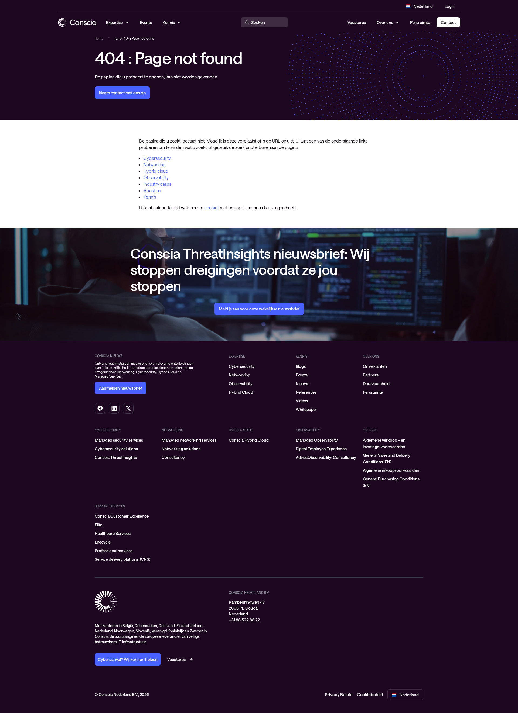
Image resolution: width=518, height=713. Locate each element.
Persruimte (420, 22)
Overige (370, 430)
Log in (450, 6)
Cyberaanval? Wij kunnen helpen (128, 659)
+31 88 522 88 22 (244, 619)
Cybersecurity (157, 158)
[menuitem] (259, 366)
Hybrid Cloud (241, 392)
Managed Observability (317, 440)
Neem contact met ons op (122, 92)
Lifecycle (103, 541)
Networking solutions (181, 448)
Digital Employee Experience (321, 448)
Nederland (423, 6)
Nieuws (302, 383)
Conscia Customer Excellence (122, 516)
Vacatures (356, 22)
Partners (371, 374)
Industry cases (157, 183)
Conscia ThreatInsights (116, 457)
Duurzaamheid (376, 383)
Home (99, 38)
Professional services (113, 550)
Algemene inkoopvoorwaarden (391, 470)
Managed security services (119, 440)
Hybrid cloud (156, 171)
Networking (154, 164)
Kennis (150, 196)
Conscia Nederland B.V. (249, 592)
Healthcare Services (113, 533)
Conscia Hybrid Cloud (249, 440)
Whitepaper (306, 409)
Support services (110, 506)
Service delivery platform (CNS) (122, 559)
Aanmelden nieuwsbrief (120, 388)
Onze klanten (375, 366)
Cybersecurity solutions (116, 448)
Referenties (306, 392)
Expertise (237, 356)
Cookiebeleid (370, 694)
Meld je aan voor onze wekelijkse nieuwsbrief (259, 308)
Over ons (385, 22)
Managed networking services (189, 440)
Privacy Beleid (339, 694)
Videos (302, 400)
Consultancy (173, 457)
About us (152, 190)
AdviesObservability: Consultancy (326, 457)
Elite (98, 524)
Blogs (301, 366)
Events (302, 374)
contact (211, 207)
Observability (156, 177)
